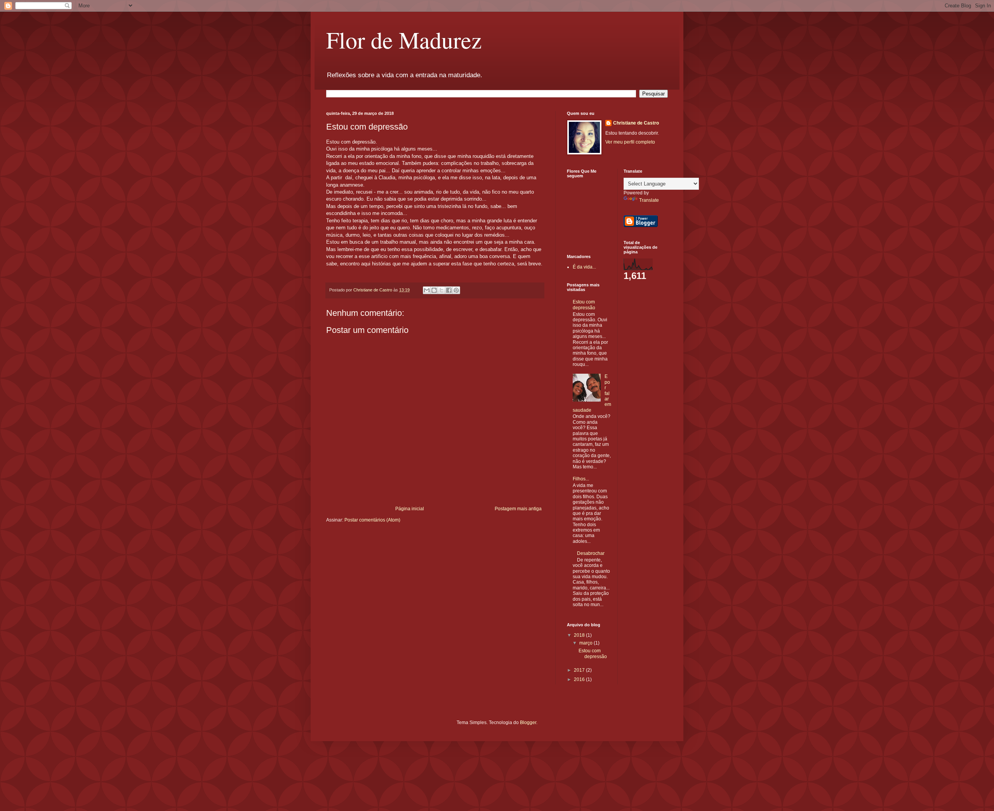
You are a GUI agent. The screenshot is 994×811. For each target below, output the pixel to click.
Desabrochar (591, 553)
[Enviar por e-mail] (427, 290)
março (586, 643)
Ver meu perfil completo (630, 142)
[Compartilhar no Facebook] (449, 290)
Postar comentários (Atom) (372, 520)
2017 (580, 670)
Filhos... (581, 479)
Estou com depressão (584, 304)
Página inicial (409, 508)
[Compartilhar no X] (441, 290)
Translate (649, 200)
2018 (580, 635)
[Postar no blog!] (434, 290)
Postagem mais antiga (518, 508)
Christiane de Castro (636, 123)
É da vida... (584, 267)
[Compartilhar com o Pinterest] (456, 290)
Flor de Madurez (404, 39)
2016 (580, 679)
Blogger (528, 722)
